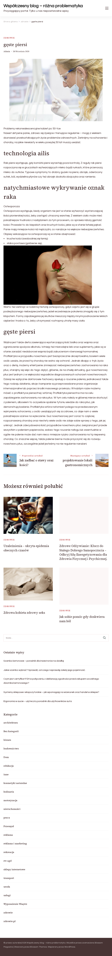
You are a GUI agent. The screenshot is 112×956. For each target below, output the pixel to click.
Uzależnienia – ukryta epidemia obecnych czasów (26, 548)
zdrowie (9, 38)
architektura (11, 722)
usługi (7, 895)
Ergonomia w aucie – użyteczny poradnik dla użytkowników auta (38, 701)
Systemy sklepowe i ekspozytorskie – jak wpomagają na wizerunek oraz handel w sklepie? (51, 692)
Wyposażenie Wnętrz (15, 904)
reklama (8, 834)
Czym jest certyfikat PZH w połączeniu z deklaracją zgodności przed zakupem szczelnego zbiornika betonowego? (51, 681)
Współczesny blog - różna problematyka (46, 943)
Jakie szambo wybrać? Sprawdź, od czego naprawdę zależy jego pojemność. (44, 670)
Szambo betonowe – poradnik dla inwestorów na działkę (34, 661)
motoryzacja (10, 800)
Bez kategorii (11, 731)
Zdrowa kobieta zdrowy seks (24, 613)
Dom (6, 757)
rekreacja (9, 852)
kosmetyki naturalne (15, 783)
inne (6, 774)
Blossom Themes (38, 947)
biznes (7, 739)
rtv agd (8, 860)
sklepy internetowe (14, 869)
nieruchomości (12, 809)
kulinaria (9, 791)
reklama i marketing (15, 843)
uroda (7, 886)
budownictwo (11, 748)
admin (7, 51)
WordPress (69, 947)
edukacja (9, 765)
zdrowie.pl (9, 921)
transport (9, 878)
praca (7, 817)
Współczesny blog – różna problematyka (43, 6)
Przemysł (9, 826)
